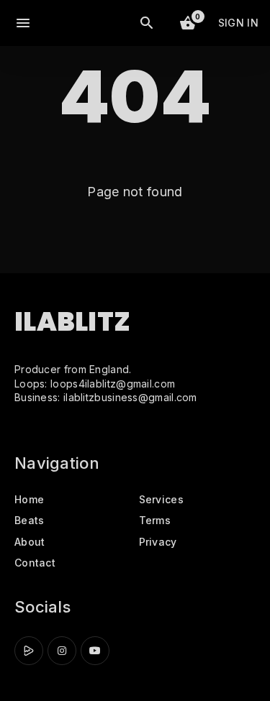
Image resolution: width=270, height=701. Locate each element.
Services (161, 499)
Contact (34, 562)
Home (29, 499)
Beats (29, 520)
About (29, 542)
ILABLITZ (72, 321)
